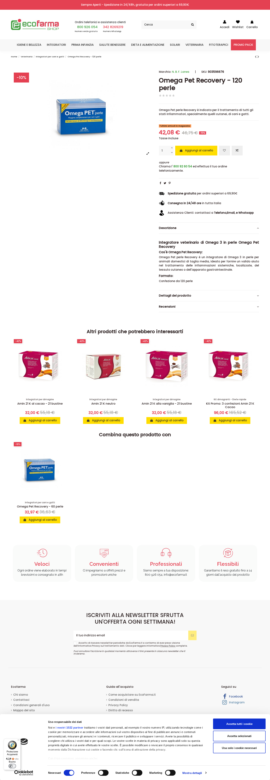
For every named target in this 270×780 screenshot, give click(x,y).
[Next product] (258, 57)
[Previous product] (256, 57)
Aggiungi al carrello (199, 150)
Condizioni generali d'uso (31, 705)
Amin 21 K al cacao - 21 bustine (40, 403)
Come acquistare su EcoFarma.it (132, 695)
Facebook (235, 696)
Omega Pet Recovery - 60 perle (40, 506)
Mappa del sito (24, 710)
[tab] (209, 228)
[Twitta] (165, 183)
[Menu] (18, 741)
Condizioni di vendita (123, 700)
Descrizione (168, 228)
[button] (29, 44)
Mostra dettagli (192, 772)
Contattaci (21, 700)
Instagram (236, 702)
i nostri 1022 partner (69, 727)
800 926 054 (87, 27)
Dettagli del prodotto (175, 296)
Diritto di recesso (120, 710)
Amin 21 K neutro (103, 403)
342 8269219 (113, 27)
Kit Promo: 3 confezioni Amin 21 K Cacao (230, 405)
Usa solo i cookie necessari (239, 747)
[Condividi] (160, 183)
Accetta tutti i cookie (239, 723)
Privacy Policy (168, 645)
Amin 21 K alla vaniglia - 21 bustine (167, 403)
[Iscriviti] (192, 635)
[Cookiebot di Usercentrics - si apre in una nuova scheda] (24, 773)
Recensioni (167, 307)
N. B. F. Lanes (180, 72)
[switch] (103, 773)
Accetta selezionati (239, 735)
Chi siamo (20, 695)
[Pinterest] (170, 183)
